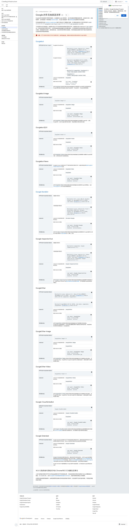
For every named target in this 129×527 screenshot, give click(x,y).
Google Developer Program (25, 498)
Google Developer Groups (25, 500)
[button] (9, 21)
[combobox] (106, 1)
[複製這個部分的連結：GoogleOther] (47, 288)
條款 (21, 524)
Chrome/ (82, 51)
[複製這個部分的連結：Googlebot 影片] (48, 127)
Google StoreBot (42, 192)
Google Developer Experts (25, 502)
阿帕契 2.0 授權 (70, 486)
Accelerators (22, 504)
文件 (7, 4)
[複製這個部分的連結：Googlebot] (45, 41)
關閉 (117, 15)
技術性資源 (72, 19)
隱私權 (24, 524)
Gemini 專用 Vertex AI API (58, 459)
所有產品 (67, 518)
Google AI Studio (96, 504)
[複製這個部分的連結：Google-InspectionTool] (54, 239)
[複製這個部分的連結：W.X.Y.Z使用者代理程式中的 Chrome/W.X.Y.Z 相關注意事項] (79, 471)
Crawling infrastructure (9, 1)
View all (94, 513)
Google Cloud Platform (58, 518)
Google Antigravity (96, 506)
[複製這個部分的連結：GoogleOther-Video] (52, 367)
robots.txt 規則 (54, 19)
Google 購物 (63, 233)
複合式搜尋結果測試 (70, 281)
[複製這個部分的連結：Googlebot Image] (50, 93)
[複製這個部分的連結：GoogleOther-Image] (52, 331)
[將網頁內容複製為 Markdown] (66, 15)
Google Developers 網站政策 (84, 486)
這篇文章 (64, 35)
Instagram (58, 502)
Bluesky (57, 500)
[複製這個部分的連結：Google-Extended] (50, 436)
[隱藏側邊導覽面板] (16, 524)
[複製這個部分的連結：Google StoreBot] (49, 192)
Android (94, 498)
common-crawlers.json (51, 22)
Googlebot (40, 41)
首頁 (2, 4)
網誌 (57, 498)
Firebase (94, 502)
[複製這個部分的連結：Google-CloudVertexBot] (55, 402)
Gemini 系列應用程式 (86, 458)
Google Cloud (95, 508)
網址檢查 (77, 281)
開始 (124, 15)
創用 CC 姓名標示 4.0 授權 (55, 486)
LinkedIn (58, 504)
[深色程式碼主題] (91, 47)
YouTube (58, 508)
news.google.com (57, 186)
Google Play (95, 511)
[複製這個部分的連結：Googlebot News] (49, 161)
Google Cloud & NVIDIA (24, 506)
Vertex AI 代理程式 (58, 430)
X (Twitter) (58, 506)
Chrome (94, 500)
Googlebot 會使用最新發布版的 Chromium (60, 475)
